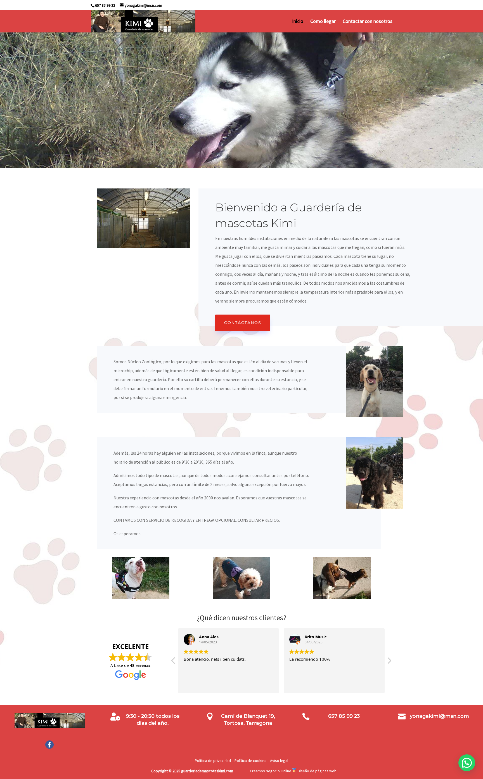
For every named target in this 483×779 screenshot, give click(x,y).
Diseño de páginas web (317, 770)
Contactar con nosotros (367, 21)
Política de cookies (250, 760)
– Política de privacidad (211, 760)
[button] (389, 662)
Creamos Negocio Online (270, 770)
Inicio (297, 21)
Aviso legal (279, 760)
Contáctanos (242, 322)
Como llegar (323, 21)
